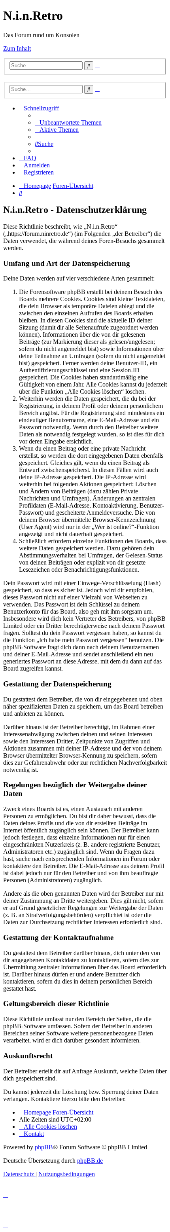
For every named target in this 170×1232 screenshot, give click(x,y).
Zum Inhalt (17, 48)
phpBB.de (90, 1160)
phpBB (44, 1147)
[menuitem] (68, 122)
